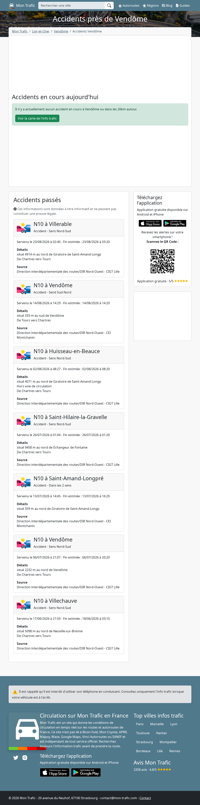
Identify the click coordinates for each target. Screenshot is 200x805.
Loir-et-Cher (41, 31)
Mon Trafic (20, 31)
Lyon (173, 724)
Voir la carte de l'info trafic (37, 118)
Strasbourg (144, 742)
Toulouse (143, 733)
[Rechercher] (109, 5)
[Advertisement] (100, 66)
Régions (152, 5)
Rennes (174, 751)
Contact (145, 798)
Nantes (161, 733)
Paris (140, 724)
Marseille (157, 724)
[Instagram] (25, 758)
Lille (160, 751)
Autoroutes (130, 5)
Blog (168, 5)
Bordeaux (143, 751)
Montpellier (168, 742)
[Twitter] (16, 758)
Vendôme (61, 31)
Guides (184, 5)
